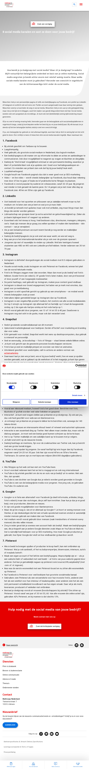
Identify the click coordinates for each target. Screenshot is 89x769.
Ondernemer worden (11, 688)
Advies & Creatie (9, 679)
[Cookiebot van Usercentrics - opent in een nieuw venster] (77, 365)
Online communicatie (11, 675)
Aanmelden (10, 725)
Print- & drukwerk (9, 666)
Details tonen (77, 395)
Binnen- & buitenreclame (12, 671)
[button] (81, 4)
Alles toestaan (72, 402)
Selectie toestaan (44, 402)
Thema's (6, 683)
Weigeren (16, 402)
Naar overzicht (12, 645)
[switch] (33, 387)
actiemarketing (11, 353)
